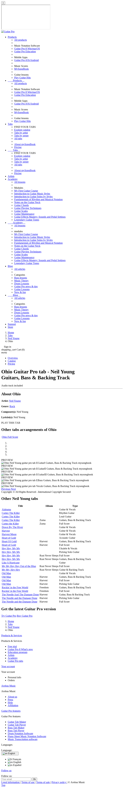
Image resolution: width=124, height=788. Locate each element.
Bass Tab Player (16, 730)
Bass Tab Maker (16, 727)
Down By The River (12, 527)
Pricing (17, 147)
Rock (12, 406)
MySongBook (21, 69)
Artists (11, 176)
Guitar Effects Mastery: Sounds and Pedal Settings (40, 216)
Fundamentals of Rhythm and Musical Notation (38, 199)
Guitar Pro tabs (15, 661)
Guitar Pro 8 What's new (20, 649)
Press (10, 699)
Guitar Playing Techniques (27, 208)
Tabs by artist (21, 132)
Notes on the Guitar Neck (27, 202)
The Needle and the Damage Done (19, 598)
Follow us (6, 770)
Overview (13, 358)
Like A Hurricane (11, 562)
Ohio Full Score (10, 437)
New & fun (20, 292)
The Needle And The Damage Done (20, 594)
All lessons (19, 182)
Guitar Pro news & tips (26, 286)
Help (10, 702)
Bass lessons (20, 277)
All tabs (18, 138)
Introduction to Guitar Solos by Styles (33, 196)
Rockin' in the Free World (15, 587)
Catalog (12, 361)
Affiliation (13, 705)
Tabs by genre (21, 135)
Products (12, 37)
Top (3, 785)
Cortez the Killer (10, 523)
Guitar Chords (21, 205)
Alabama (6, 509)
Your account (8, 666)
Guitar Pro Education (25, 51)
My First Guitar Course (26, 190)
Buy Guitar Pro (24, 615)
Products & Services (11, 635)
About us (12, 696)
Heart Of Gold (9, 541)
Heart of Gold (9, 537)
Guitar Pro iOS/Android (26, 60)
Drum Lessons (21, 283)
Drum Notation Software (20, 733)
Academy (13, 179)
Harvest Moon (9, 534)
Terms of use (28, 782)
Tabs (10, 124)
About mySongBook (25, 144)
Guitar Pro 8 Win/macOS (27, 48)
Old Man (6, 573)
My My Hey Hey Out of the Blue (19, 566)
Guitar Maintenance (24, 214)
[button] (6, 489)
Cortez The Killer (11, 513)
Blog (10, 266)
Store (10, 327)
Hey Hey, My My (11, 548)
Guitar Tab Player (17, 724)
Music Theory (21, 280)
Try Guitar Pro (8, 615)
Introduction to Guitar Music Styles (32, 193)
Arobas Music (8, 685)
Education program (17, 652)
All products (20, 40)
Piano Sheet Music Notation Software (27, 736)
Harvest (6, 530)
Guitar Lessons (22, 289)
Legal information (10, 782)
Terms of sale (43, 782)
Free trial (12, 646)
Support (12, 324)
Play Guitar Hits (22, 77)
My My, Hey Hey (11, 569)
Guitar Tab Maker (17, 721)
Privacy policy (59, 782)
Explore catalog (22, 129)
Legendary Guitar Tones (26, 219)
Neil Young (15, 400)
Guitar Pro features (11, 711)
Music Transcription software (22, 739)
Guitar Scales (21, 211)
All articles (19, 269)
